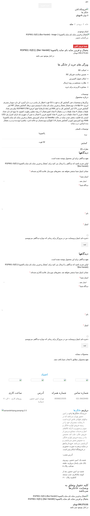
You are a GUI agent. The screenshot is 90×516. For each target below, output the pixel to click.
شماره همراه (59, 392)
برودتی (79, 24)
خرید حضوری (45, 5)
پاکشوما (6, 118)
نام (86, 213)
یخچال (68, 105)
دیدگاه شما (83, 185)
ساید (71, 24)
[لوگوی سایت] (80, 11)
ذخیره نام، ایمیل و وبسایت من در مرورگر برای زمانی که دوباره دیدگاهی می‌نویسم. (56, 238)
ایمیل (85, 224)
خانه (86, 24)
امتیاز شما (83, 177)
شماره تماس (81, 392)
